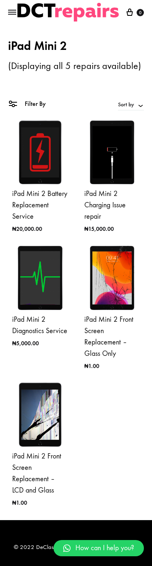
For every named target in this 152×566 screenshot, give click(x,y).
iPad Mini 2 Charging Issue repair (105, 205)
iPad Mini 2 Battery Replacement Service (39, 205)
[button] (99, 548)
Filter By (34, 104)
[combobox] (131, 104)
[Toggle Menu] (12, 12)
